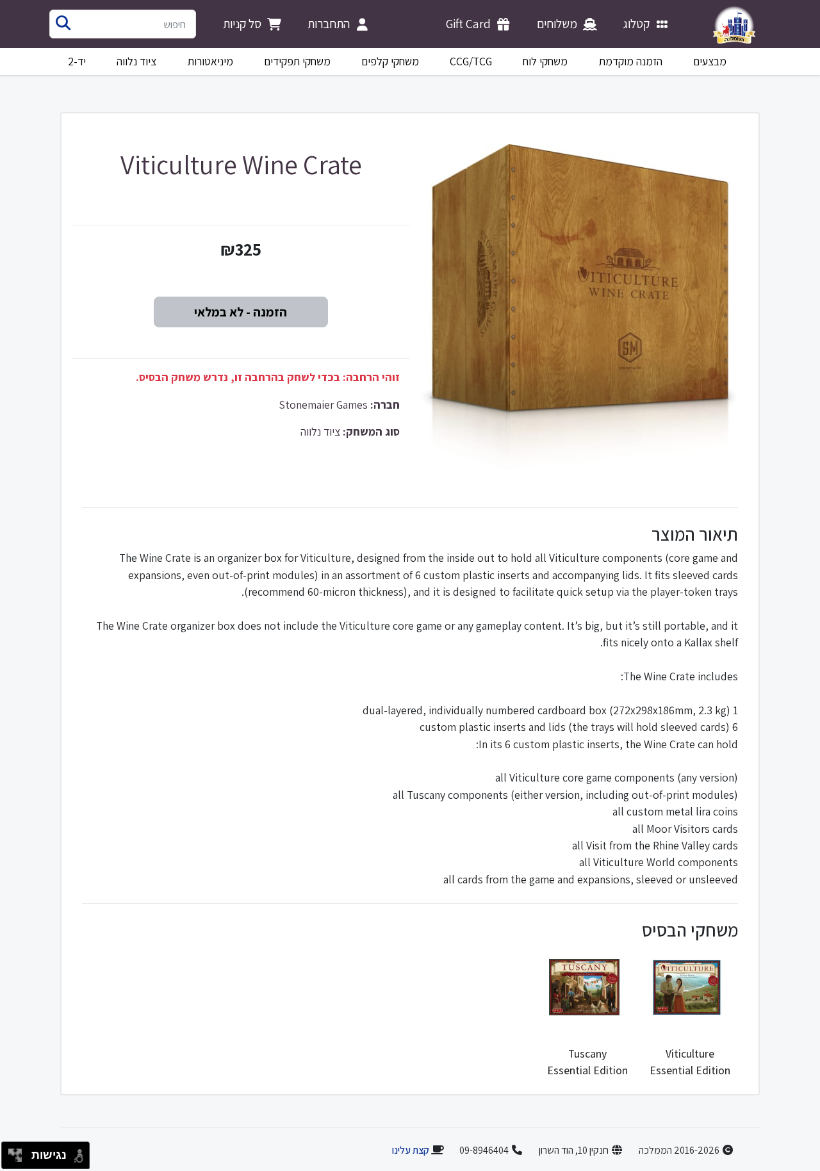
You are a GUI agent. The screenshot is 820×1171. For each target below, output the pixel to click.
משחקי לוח (545, 61)
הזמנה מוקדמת (630, 61)
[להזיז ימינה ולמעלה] (18, 1152)
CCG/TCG (471, 61)
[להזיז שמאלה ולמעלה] (11, 1152)
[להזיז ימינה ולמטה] (18, 1159)
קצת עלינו (410, 1150)
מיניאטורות (210, 61)
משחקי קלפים (390, 61)
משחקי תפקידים (297, 61)
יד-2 (77, 61)
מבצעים (709, 61)
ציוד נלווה (136, 61)
